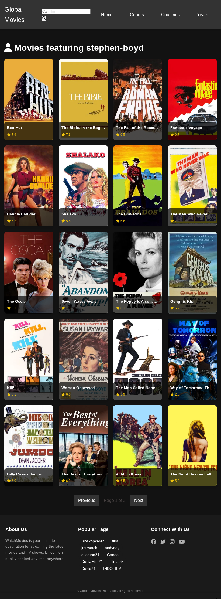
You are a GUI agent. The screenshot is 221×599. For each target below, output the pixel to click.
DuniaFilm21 (92, 561)
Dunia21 (88, 568)
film (115, 541)
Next (138, 500)
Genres (137, 14)
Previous (86, 500)
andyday (112, 548)
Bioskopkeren (93, 541)
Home (107, 14)
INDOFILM (112, 568)
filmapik (116, 561)
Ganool (113, 555)
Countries (170, 14)
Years (202, 14)
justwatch (89, 548)
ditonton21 (90, 555)
